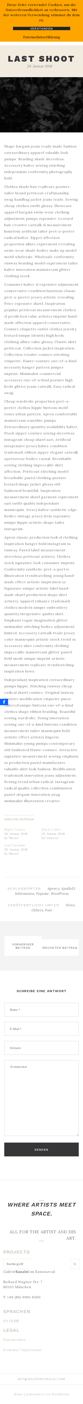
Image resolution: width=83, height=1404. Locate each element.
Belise (18, 1394)
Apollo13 (68, 888)
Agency (53, 888)
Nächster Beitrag (60, 947)
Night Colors (14, 829)
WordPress (59, 893)
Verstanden (41, 28)
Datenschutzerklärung (41, 37)
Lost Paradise (15, 845)
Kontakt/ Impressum (22, 1350)
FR (11, 1321)
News (69, 905)
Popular (42, 893)
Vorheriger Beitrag (23, 946)
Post (48, 910)
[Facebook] (4, 702)
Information (24, 893)
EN (5, 1321)
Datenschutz (14, 1339)
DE (16, 1321)
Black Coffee (51, 829)
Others (37, 910)
